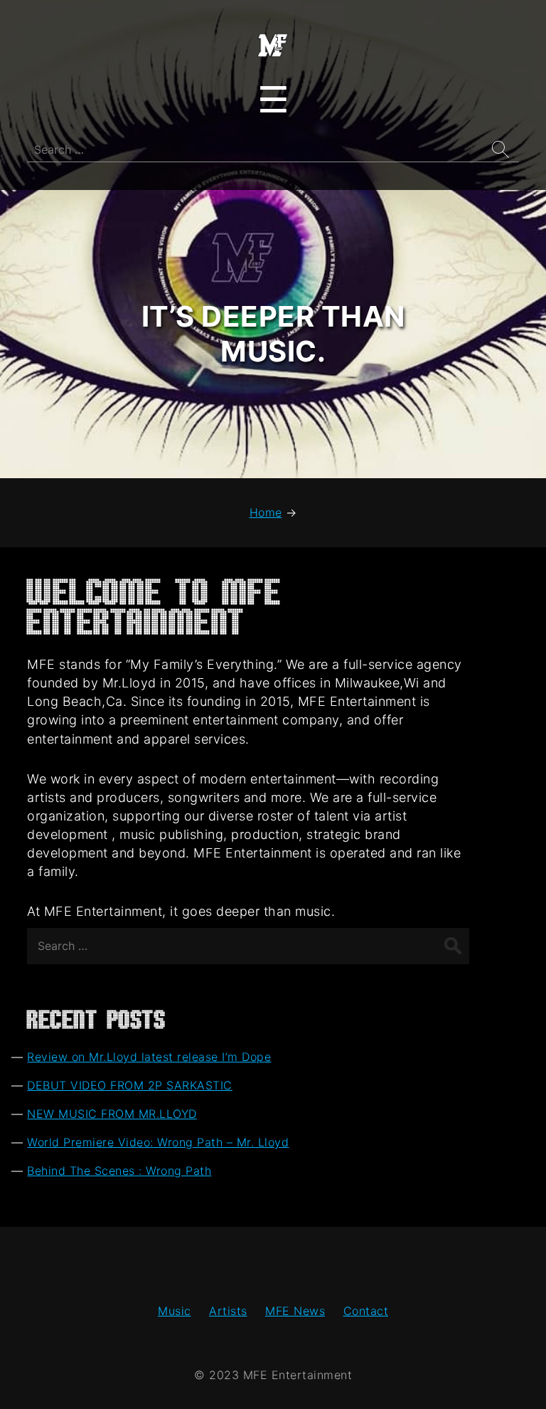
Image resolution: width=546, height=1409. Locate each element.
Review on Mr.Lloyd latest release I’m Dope (149, 1057)
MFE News (295, 1311)
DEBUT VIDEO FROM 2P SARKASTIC (129, 1085)
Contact (366, 1311)
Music (174, 1311)
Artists (228, 1311)
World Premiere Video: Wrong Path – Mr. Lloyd (158, 1142)
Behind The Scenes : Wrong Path (119, 1170)
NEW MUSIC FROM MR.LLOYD (112, 1114)
